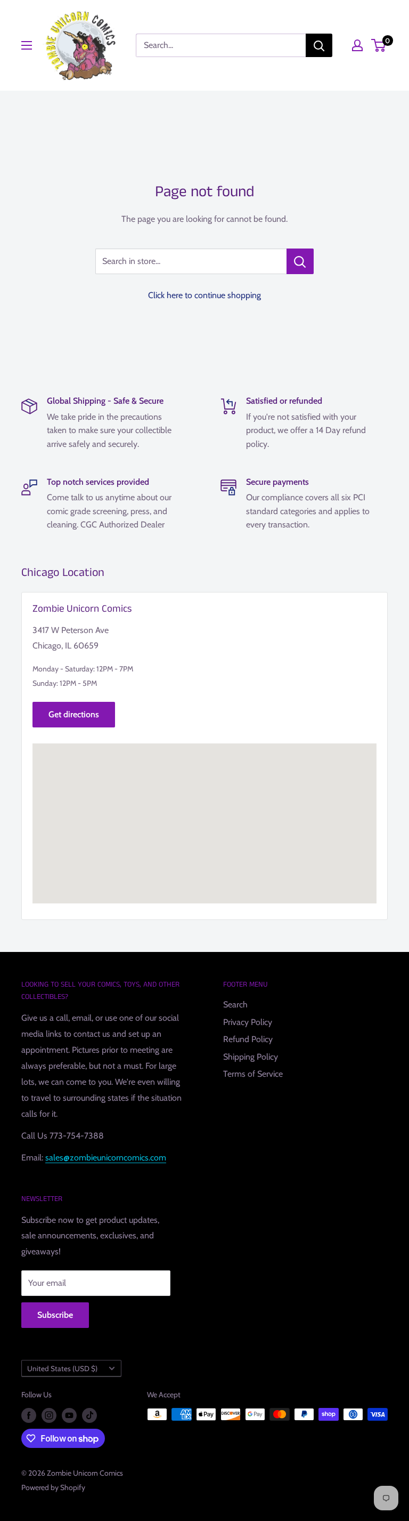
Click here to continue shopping (204, 295)
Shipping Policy (250, 1057)
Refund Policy (248, 1039)
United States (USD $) (62, 1368)
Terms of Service (253, 1074)
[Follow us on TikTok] (89, 1415)
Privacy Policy (247, 1022)
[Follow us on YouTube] (69, 1415)
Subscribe (55, 1315)
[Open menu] (26, 45)
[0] (379, 45)
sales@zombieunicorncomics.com (105, 1157)
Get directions (73, 714)
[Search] (319, 45)
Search (235, 1004)
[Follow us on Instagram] (49, 1415)
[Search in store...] (300, 261)
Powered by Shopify (53, 1487)
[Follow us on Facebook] (28, 1415)
